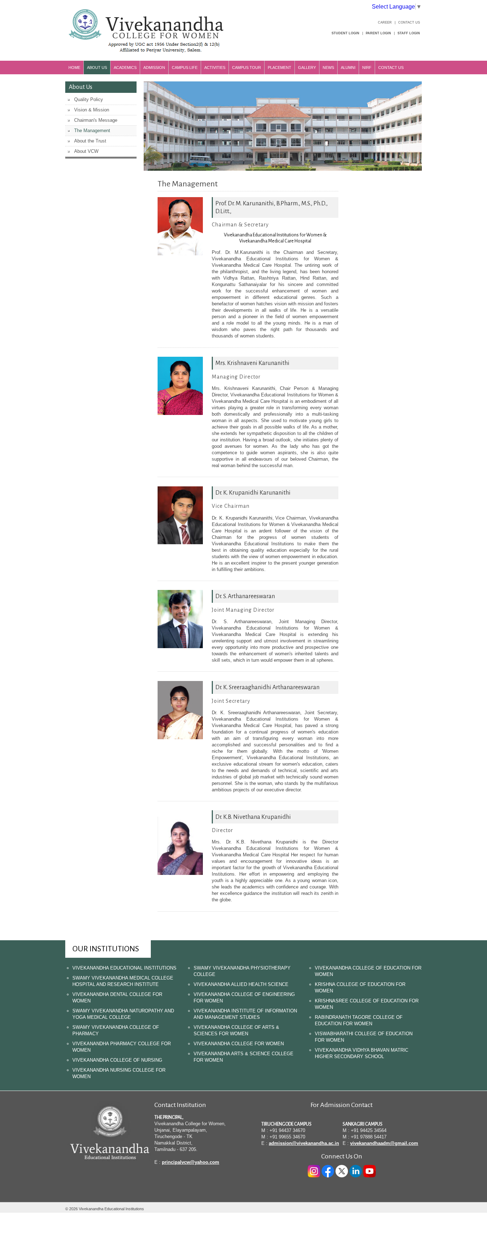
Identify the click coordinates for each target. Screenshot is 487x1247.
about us (97, 67)
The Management (92, 130)
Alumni (348, 67)
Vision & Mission (91, 109)
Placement (279, 67)
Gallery (307, 67)
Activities (214, 67)
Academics (125, 67)
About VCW (86, 151)
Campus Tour (246, 67)
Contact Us (409, 22)
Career (385, 22)
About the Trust (90, 141)
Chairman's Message (95, 120)
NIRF (366, 67)
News (328, 67)
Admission (154, 67)
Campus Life (185, 67)
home (74, 67)
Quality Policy (88, 99)
